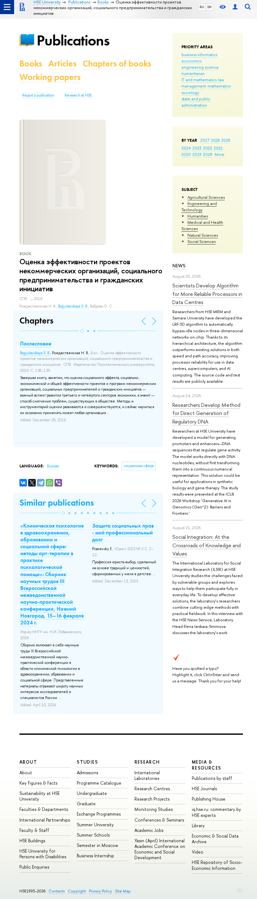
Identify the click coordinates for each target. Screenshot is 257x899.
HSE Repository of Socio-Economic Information (217, 865)
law (221, 79)
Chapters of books (117, 63)
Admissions (87, 772)
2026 (215, 140)
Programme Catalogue (99, 783)
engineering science (200, 67)
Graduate (86, 804)
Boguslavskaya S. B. (73, 306)
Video (197, 852)
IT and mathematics (199, 79)
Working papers (50, 76)
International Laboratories (147, 775)
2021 (218, 148)
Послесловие (35, 343)
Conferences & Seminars (159, 820)
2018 (207, 154)
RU (202, 7)
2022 (207, 148)
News (179, 265)
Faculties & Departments (43, 809)
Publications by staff (212, 778)
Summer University (95, 825)
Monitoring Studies (153, 809)
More (219, 154)
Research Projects (152, 799)
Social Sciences (201, 241)
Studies (87, 762)
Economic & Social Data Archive (215, 838)
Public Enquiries (34, 867)
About (28, 762)
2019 (197, 154)
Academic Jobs (148, 830)
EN (209, 7)
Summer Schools (93, 835)
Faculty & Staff (34, 830)
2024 (186, 148)
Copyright (77, 891)
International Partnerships (44, 820)
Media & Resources (206, 764)
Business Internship (95, 856)
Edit (240, 890)
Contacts (57, 891)
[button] (82, 331)
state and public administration (195, 102)
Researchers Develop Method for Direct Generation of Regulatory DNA (206, 413)
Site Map (123, 891)
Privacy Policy (100, 891)
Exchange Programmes (99, 814)
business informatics (199, 54)
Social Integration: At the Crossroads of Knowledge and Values (206, 545)
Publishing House (208, 799)
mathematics (219, 86)
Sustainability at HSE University (39, 796)
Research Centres (152, 788)
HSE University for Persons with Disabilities (42, 854)
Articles (62, 63)
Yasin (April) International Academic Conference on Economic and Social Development (159, 849)
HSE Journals (204, 788)
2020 (186, 154)
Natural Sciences (202, 235)
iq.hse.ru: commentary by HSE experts (216, 812)
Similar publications (56, 502)
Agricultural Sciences (206, 197)
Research (147, 762)
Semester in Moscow (97, 845)
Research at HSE (78, 95)
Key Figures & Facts (38, 783)
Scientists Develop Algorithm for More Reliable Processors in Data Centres (207, 294)
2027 (204, 140)
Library (198, 825)
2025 (225, 140)
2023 (197, 148)
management (193, 86)
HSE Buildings (32, 841)
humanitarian (193, 73)
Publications (73, 40)
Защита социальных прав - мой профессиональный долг (123, 532)
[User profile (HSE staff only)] (235, 7)
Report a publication (38, 95)
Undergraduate (92, 793)
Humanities (197, 216)
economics (191, 61)
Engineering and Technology (199, 207)
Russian (53, 466)
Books (30, 63)
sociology (190, 92)
